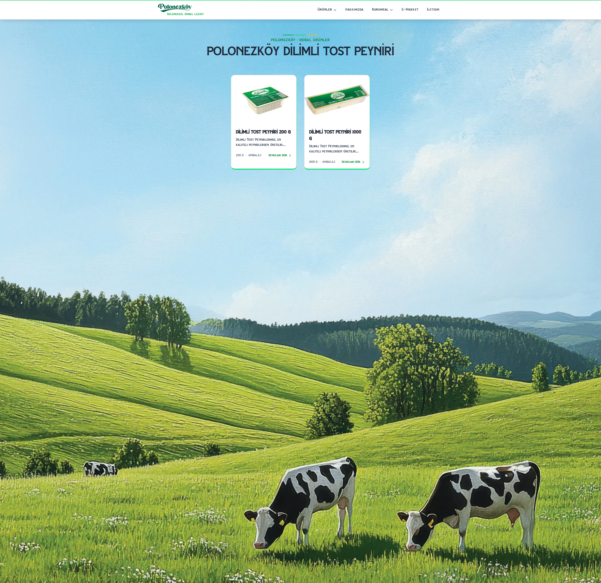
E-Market (410, 9)
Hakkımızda (354, 9)
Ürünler (325, 9)
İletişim (433, 9)
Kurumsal (380, 9)
